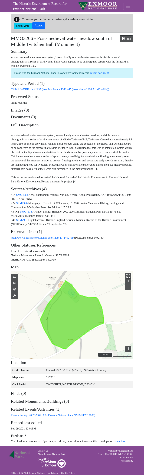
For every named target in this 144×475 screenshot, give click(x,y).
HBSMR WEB (116, 454)
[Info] (14, 289)
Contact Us (43, 451)
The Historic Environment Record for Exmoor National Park (40, 6)
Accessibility (127, 461)
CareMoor (52, 463)
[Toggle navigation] (128, 6)
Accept (38, 25)
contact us (119, 441)
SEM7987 (22, 220)
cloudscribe (127, 457)
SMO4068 (22, 194)
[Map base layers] (14, 283)
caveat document (99, 72)
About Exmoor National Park (51, 454)
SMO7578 (26, 211)
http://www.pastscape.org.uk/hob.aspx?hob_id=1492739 (42, 237)
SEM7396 (22, 203)
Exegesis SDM (126, 451)
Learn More (22, 25)
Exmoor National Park (97, 6)
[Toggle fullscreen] (128, 276)
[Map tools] (14, 296)
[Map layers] (14, 277)
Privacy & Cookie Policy (63, 473)
